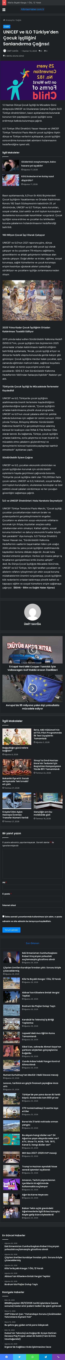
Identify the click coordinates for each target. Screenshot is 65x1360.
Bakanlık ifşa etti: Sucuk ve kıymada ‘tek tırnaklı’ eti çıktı (15, 781)
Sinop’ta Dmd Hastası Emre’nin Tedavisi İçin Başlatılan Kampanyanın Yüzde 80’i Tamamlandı (47, 765)
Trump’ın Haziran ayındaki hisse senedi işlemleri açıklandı (39, 1168)
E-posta (6, 894)
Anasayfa (9, 20)
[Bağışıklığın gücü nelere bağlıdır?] (16, 736)
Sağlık (18, 20)
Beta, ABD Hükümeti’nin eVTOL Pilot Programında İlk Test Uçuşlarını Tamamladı (48, 734)
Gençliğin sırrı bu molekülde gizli (43, 813)
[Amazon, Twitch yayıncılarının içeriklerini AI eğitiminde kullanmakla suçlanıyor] (11, 1184)
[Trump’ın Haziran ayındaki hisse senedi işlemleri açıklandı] (11, 1170)
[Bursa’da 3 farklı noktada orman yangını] (11, 1126)
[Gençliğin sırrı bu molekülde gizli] (48, 801)
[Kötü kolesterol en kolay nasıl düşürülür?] (10, 180)
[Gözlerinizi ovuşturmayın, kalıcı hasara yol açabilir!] (10, 165)
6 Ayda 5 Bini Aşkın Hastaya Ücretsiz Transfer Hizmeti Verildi (15, 814)
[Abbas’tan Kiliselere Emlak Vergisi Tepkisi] (11, 996)
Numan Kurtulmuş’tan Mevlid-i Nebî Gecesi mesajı (30, 1074)
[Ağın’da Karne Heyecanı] (11, 1199)
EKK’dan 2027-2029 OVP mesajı (39, 1153)
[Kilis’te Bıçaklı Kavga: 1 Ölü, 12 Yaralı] (11, 983)
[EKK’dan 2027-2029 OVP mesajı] (11, 1157)
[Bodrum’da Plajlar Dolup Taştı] (11, 1010)
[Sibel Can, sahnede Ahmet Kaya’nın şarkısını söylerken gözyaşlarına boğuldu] (11, 1051)
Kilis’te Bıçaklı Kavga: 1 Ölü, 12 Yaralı (24, 2)
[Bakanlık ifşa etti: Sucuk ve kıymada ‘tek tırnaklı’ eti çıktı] (16, 767)
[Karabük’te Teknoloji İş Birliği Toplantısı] (11, 1024)
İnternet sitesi (9, 905)
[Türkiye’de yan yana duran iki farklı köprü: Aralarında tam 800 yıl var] (11, 1098)
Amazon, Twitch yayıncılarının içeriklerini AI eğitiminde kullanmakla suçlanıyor (38, 1183)
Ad (4, 882)
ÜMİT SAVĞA (12, 51)
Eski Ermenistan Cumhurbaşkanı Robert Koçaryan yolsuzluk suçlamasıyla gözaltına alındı (39, 956)
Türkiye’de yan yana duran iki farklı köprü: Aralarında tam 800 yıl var (41, 1096)
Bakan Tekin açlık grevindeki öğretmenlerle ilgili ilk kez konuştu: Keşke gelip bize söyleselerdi (41, 1211)
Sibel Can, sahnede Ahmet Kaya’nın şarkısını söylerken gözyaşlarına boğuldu (41, 1050)
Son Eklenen (32, 943)
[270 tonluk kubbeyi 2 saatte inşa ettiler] (11, 1112)
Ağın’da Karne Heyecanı (35, 1194)
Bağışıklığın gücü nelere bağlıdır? (15, 749)
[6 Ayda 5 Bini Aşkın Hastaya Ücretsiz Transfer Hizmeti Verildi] (16, 801)
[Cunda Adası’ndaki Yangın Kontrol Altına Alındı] (11, 1065)
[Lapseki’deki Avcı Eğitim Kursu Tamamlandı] (11, 1037)
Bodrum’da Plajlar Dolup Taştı (38, 1006)
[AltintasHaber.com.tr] (32, 9)
